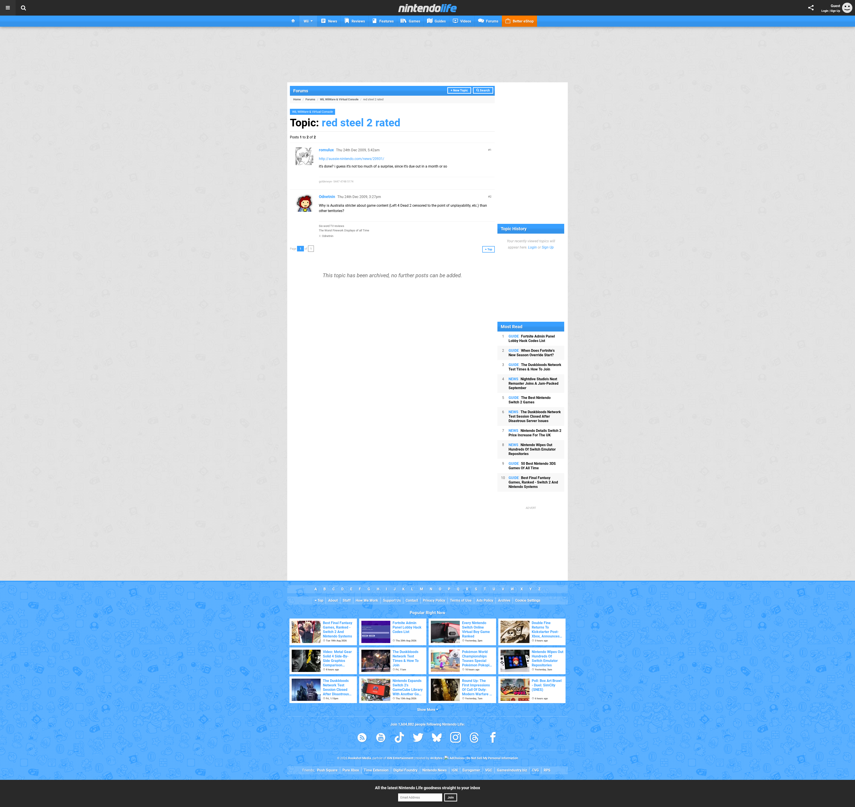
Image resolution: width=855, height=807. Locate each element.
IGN (455, 770)
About (333, 600)
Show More (426, 710)
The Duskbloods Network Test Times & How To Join (535, 367)
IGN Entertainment (400, 758)
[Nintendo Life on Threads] (474, 738)
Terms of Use (461, 600)
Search (484, 90)
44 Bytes (436, 758)
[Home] (293, 21)
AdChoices (457, 758)
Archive (504, 600)
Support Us (392, 600)
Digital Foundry (405, 770)
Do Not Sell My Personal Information (492, 758)
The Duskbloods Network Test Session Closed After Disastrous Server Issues (535, 416)
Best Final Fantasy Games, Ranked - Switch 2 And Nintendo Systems (533, 482)
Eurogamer (471, 770)
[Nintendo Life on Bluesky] (437, 738)
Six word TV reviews (331, 226)
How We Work (367, 600)
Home (297, 99)
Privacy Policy (434, 600)
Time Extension (376, 770)
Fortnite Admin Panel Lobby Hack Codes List (532, 338)
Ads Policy (484, 600)
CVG (535, 770)
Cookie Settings (527, 600)
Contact (412, 600)
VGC (488, 770)
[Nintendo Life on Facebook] (493, 738)
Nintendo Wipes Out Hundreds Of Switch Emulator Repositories (532, 449)
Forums (300, 90)
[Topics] (8, 8)
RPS (547, 770)
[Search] (23, 8)
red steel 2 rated (361, 122)
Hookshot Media (359, 758)
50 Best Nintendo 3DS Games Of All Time (532, 465)
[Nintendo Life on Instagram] (455, 738)
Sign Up (835, 10)
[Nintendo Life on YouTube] (381, 738)
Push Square (327, 770)
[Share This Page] (811, 8)
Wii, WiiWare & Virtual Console (339, 99)
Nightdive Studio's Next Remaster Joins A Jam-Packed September (533, 383)
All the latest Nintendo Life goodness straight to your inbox (427, 787)
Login (824, 10)
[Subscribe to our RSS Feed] (362, 738)
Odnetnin (327, 196)
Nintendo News (434, 770)
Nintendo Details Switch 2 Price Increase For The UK (535, 433)
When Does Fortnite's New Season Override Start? (532, 352)
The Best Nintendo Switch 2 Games (530, 400)
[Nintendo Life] (427, 8)
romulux (326, 150)
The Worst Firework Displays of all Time (344, 230)
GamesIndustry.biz (512, 770)
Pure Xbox (350, 770)
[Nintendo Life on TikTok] (399, 738)
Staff (347, 600)
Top (320, 600)
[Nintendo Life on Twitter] (418, 738)
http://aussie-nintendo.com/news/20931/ (351, 159)
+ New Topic (459, 90)
